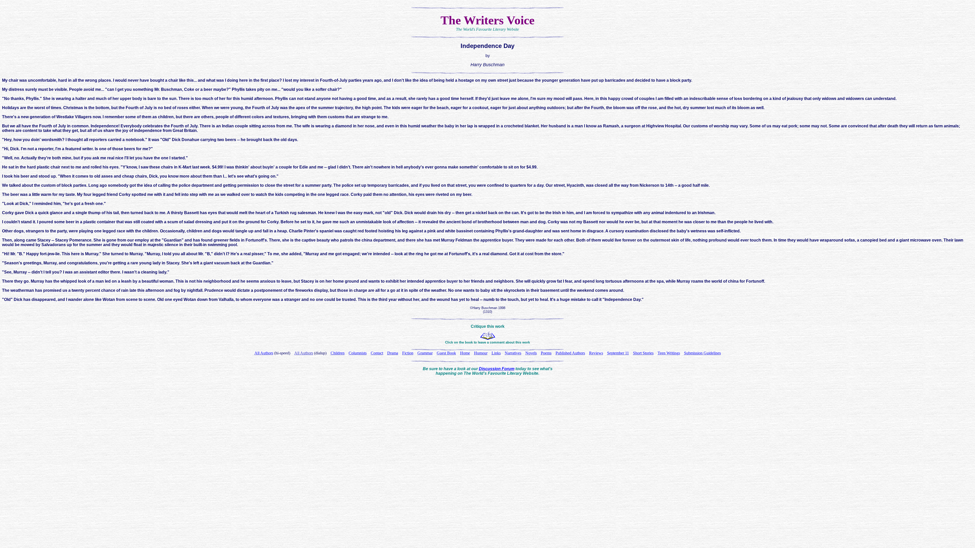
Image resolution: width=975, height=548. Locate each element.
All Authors (303, 353)
